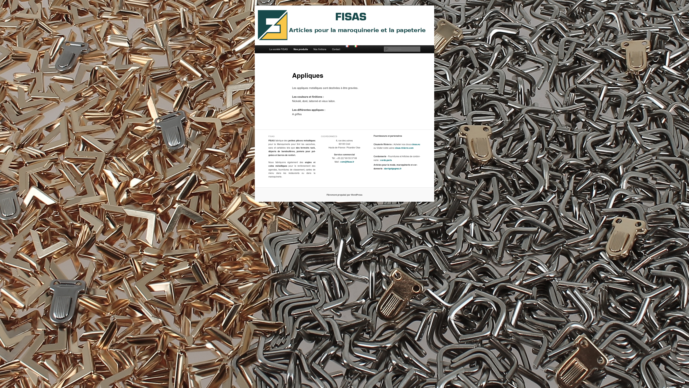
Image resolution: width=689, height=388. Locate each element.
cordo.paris (386, 160)
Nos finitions (319, 49)
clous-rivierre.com (404, 147)
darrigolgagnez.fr (393, 168)
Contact (336, 49)
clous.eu (415, 144)
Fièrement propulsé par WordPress (344, 194)
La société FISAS (278, 49)
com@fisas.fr (347, 161)
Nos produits (301, 49)
